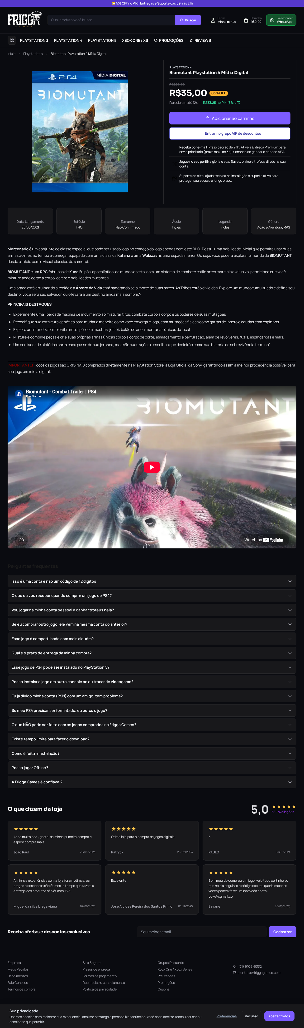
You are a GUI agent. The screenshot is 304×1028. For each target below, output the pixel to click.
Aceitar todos (279, 1016)
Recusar (251, 1016)
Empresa (14, 962)
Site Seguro (91, 962)
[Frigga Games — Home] (25, 19)
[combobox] (111, 20)
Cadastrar (282, 931)
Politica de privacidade (100, 989)
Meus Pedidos (18, 969)
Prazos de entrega (96, 969)
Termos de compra (22, 989)
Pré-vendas (166, 976)
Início (11, 53)
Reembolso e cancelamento (104, 982)
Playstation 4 (33, 53)
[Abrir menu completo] (12, 40)
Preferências (227, 1016)
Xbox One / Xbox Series (175, 969)
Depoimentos (18, 976)
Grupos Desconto (171, 962)
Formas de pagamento (100, 976)
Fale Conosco (18, 982)
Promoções (166, 982)
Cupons (163, 989)
